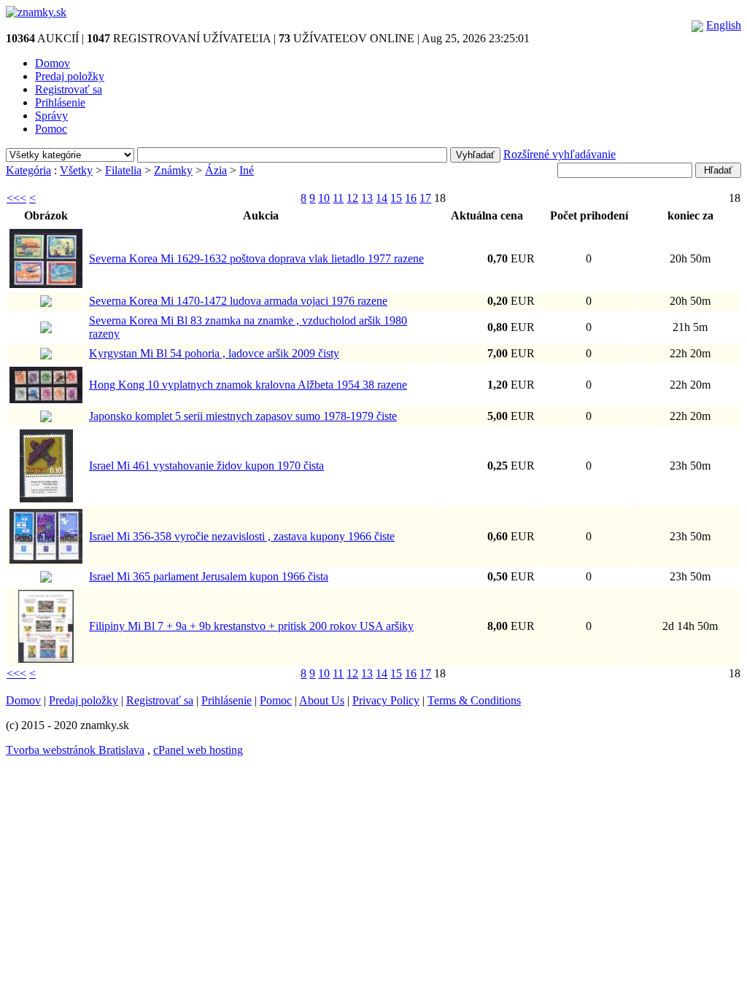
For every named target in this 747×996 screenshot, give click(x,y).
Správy (51, 115)
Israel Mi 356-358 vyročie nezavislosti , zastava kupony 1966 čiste (242, 536)
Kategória (28, 170)
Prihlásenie (60, 102)
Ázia (216, 170)
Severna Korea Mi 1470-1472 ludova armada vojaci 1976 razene (238, 301)
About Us (321, 700)
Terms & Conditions (474, 700)
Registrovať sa (68, 89)
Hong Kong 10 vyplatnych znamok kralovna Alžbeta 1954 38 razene (248, 384)
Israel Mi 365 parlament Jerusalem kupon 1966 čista (208, 576)
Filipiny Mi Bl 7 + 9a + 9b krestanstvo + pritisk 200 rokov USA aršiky (251, 626)
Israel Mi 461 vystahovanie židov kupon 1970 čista (206, 465)
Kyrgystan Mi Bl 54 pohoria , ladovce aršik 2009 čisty (214, 353)
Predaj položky (69, 76)
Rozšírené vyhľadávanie (559, 154)
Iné (246, 170)
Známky (173, 170)
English (723, 25)
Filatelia (123, 170)
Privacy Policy (385, 700)
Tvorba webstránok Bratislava (75, 750)
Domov (52, 63)
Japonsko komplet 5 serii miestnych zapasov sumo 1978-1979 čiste (243, 416)
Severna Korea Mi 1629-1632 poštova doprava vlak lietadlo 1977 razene (256, 258)
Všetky (76, 170)
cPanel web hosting (198, 750)
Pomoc (51, 128)
